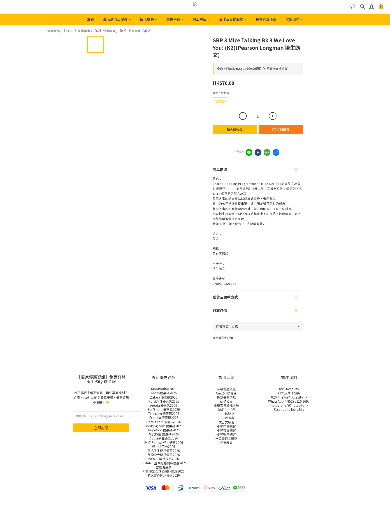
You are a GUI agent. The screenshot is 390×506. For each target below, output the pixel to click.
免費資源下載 (266, 19)
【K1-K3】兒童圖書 (76, 31)
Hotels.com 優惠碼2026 (163, 422)
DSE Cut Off (226, 409)
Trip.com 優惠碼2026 (163, 413)
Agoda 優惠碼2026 (163, 405)
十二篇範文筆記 (226, 438)
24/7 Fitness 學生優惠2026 (163, 442)
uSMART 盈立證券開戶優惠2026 (164, 463)
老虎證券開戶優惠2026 (163, 475)
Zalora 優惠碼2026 (163, 397)
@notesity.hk (298, 405)
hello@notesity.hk (293, 397)
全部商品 (53, 31)
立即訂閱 (101, 427)
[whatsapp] (267, 152)
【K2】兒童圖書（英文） (135, 31)
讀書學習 (173, 19)
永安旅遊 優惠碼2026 (164, 434)
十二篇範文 (226, 413)
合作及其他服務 (231, 19)
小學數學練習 (226, 434)
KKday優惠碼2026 (164, 393)
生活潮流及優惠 (115, 19)
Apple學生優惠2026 (163, 438)
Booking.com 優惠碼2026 (164, 426)
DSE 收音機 (226, 418)
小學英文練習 (226, 430)
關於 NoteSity (289, 389)
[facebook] (258, 152)
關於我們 (293, 19)
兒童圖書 (226, 442)
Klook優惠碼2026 (163, 389)
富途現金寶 (164, 467)
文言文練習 (226, 422)
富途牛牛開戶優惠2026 (163, 450)
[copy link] (276, 152)
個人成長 (147, 19)
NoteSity (297, 409)
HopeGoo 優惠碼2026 (164, 430)
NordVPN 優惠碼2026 (163, 401)
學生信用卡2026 (163, 446)
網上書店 (200, 19)
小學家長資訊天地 (226, 405)
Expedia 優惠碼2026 (163, 417)
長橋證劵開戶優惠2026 (163, 454)
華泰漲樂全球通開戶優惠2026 (164, 471)
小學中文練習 (226, 426)
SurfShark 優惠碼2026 (164, 409)
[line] (249, 152)
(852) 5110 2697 (298, 401)
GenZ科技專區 (226, 393)
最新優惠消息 (226, 397)
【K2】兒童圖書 (104, 31)
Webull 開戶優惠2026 (163, 458)
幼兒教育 (226, 401)
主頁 (90, 19)
